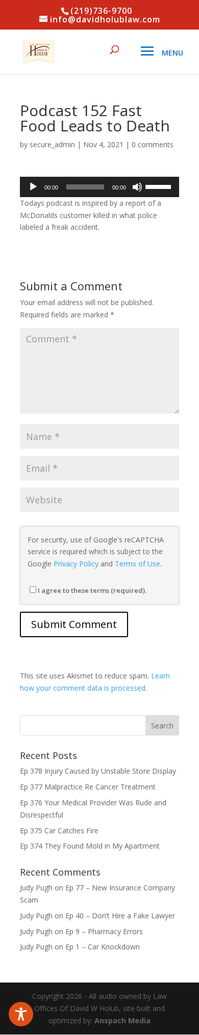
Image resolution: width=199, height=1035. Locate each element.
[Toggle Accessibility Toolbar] (21, 1014)
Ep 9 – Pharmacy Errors (104, 931)
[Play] (33, 187)
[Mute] (137, 187)
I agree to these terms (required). (92, 590)
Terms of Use (137, 563)
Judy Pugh (36, 887)
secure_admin (52, 144)
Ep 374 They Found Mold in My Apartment (90, 846)
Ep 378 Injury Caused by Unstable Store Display (98, 771)
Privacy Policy (76, 563)
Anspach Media (122, 1020)
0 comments (152, 144)
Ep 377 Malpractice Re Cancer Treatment (88, 787)
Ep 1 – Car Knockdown (102, 946)
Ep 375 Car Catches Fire (59, 830)
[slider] (159, 186)
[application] (99, 187)
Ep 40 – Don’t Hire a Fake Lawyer (120, 915)
